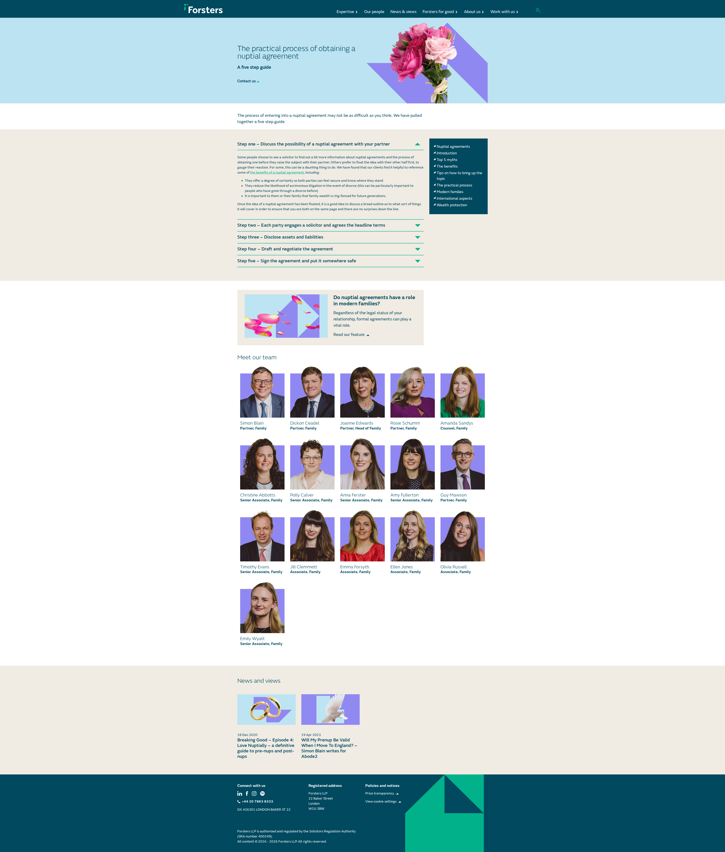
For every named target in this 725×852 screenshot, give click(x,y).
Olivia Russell (453, 567)
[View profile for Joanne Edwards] (362, 392)
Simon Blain (252, 423)
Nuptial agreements (453, 146)
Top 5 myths (447, 159)
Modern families (450, 191)
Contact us (246, 81)
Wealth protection (452, 205)
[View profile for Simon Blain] (262, 392)
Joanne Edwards (356, 423)
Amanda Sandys (456, 423)
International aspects (454, 198)
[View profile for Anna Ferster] (362, 463)
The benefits (447, 166)
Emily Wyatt (252, 638)
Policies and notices (382, 785)
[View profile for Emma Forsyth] (362, 535)
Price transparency (379, 793)
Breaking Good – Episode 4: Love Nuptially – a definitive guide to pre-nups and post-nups (265, 748)
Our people (374, 11)
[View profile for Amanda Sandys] (462, 392)
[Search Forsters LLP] (538, 10)
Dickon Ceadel (304, 423)
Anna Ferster (353, 495)
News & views (403, 11)
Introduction (447, 153)
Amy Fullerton (404, 495)
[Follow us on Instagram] (254, 793)
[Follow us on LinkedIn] (239, 793)
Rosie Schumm (405, 423)
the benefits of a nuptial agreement (277, 172)
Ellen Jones (401, 567)
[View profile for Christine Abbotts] (262, 463)
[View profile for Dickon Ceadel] (312, 392)
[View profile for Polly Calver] (312, 463)
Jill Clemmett (303, 567)
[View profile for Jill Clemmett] (312, 535)
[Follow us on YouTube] (262, 793)
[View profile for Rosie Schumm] (412, 392)
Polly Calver (302, 495)
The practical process (454, 185)
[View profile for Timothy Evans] (262, 535)
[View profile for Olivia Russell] (462, 535)
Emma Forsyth (354, 567)
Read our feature (349, 334)
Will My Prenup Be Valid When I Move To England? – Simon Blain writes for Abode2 (329, 748)
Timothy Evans (254, 567)
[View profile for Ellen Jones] (412, 535)
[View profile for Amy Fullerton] (412, 463)
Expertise (345, 11)
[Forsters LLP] (203, 9)
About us (472, 11)
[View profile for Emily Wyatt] (262, 607)
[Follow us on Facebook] (247, 793)
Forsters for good (438, 11)
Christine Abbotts (257, 495)
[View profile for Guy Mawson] (462, 463)
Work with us (503, 11)
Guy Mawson (453, 495)
